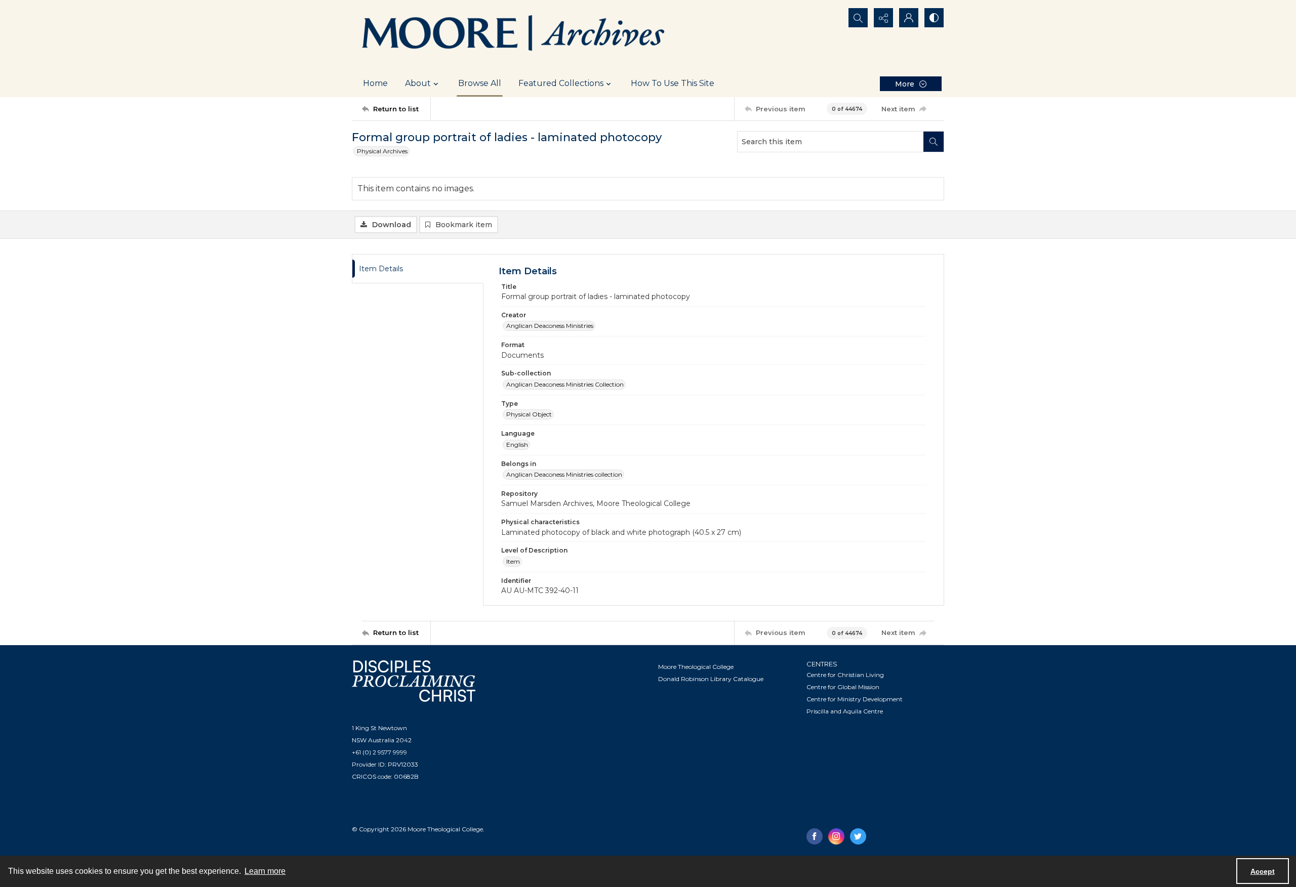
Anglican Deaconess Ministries (549, 325)
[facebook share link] (814, 836)
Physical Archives (382, 151)
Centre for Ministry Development (854, 699)
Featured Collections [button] (560, 83)
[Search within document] (933, 142)
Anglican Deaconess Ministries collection (564, 474)
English (517, 444)
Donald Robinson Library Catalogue (710, 679)
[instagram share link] (836, 836)
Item (513, 561)
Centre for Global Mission (842, 687)
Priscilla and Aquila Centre (844, 711)
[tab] (417, 269)
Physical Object (529, 414)
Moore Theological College (696, 666)
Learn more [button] (265, 871)
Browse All (479, 83)
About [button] (418, 83)
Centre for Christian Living (845, 675)
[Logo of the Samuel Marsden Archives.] (514, 35)
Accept (1262, 871)
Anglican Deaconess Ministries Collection (565, 384)
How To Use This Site (672, 83)
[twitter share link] (858, 836)
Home (375, 83)
